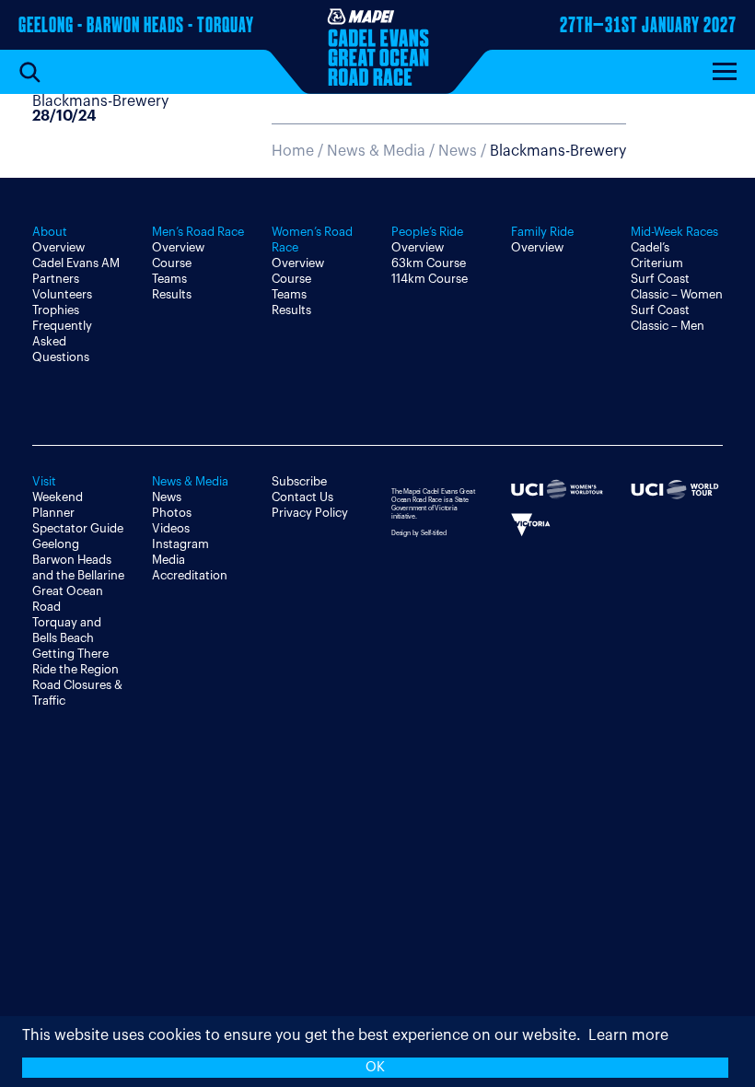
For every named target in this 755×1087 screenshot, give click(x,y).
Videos (171, 528)
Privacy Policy (310, 513)
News (166, 497)
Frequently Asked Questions (62, 341)
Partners (55, 279)
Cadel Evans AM (76, 263)
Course (172, 263)
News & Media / (382, 151)
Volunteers (62, 294)
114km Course (429, 279)
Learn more (628, 1035)
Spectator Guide (77, 528)
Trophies (55, 310)
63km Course (428, 263)
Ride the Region (75, 669)
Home (293, 151)
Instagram (180, 544)
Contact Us (302, 497)
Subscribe (299, 481)
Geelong (55, 544)
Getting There (70, 654)
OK (375, 1067)
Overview (58, 247)
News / (532, 151)
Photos (172, 513)
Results (172, 294)
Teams (169, 279)
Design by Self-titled (419, 533)
